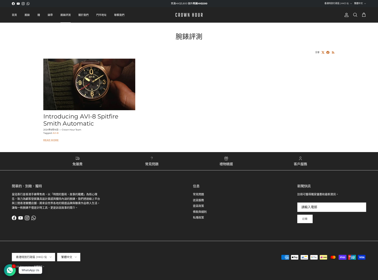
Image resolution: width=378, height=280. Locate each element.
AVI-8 (55, 133)
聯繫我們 (119, 14)
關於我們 (83, 14)
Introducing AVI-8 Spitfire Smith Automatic (80, 120)
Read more (51, 140)
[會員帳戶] (346, 15)
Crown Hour (26, 266)
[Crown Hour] (189, 15)
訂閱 (305, 218)
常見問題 (198, 194)
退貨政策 (198, 206)
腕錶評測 (65, 14)
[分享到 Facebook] (327, 52)
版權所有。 (39, 266)
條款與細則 (200, 211)
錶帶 (50, 14)
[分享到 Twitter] (322, 52)
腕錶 (27, 14)
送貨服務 (198, 200)
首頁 (14, 14)
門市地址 (101, 14)
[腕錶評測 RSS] (333, 52)
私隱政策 (198, 217)
